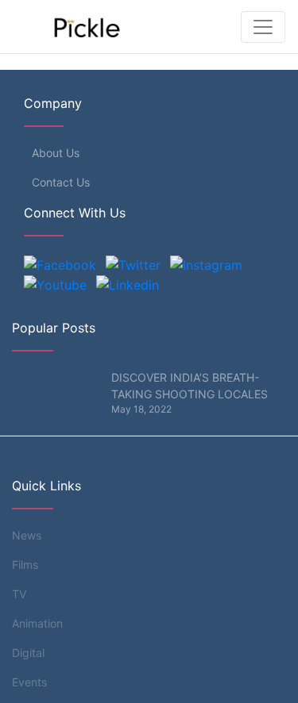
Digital (28, 652)
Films (25, 564)
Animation (37, 623)
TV (19, 594)
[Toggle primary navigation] (263, 27)
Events (29, 682)
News (26, 535)
